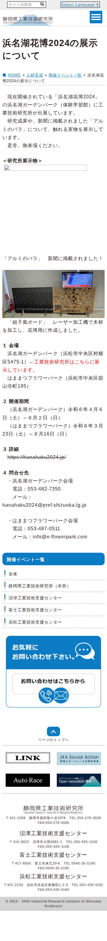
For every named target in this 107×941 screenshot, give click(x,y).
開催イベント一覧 (65, 75)
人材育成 (34, 75)
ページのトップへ (53, 740)
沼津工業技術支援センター (35, 597)
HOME (14, 75)
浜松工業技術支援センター (35, 622)
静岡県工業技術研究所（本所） (40, 585)
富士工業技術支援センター (35, 609)
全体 (13, 574)
